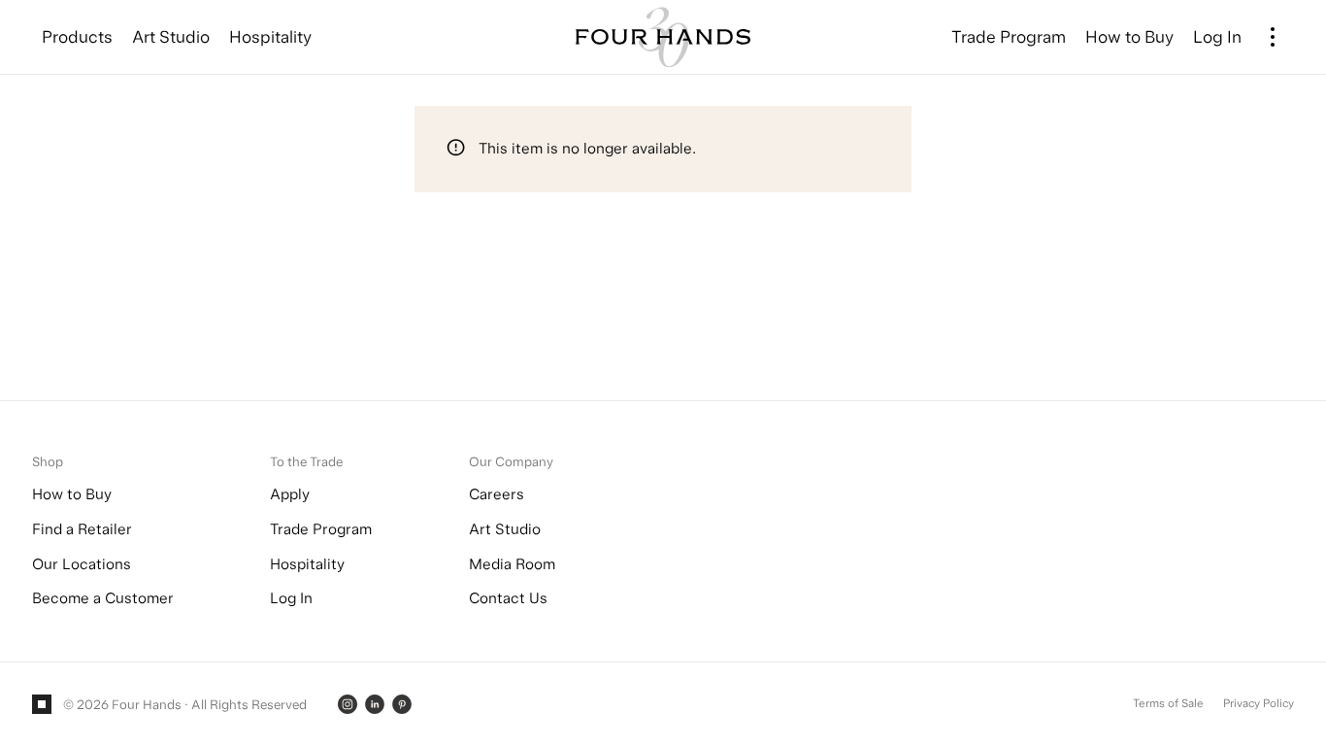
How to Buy (72, 494)
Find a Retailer (82, 529)
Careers (496, 494)
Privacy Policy (1258, 703)
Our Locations (81, 564)
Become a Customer (103, 598)
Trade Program (321, 529)
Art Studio (505, 529)
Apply (290, 494)
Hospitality (307, 564)
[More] (1272, 37)
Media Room (512, 564)
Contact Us (508, 598)
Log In (291, 598)
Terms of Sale (1168, 703)
